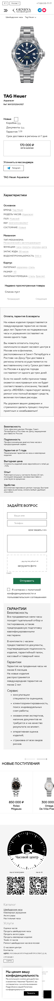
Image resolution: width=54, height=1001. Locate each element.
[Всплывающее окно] (51, 11)
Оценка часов (10, 928)
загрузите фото (27, 566)
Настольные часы (12, 919)
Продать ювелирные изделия (18, 937)
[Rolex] (16, 787)
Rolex (16, 806)
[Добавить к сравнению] (9, 112)
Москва (14, 3)
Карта (9, 961)
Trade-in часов (11, 940)
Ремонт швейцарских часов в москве (22, 943)
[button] (5, 10)
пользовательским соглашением (26, 597)
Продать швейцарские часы (17, 931)
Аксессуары (9, 916)
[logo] (22, 12)
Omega (49, 806)
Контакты (8, 950)
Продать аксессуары (14, 934)
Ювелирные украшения (15, 913)
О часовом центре (12, 948)
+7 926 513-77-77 (44, 3)
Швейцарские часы (13, 910)
